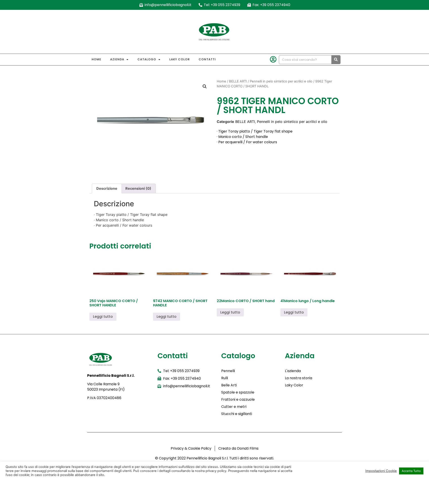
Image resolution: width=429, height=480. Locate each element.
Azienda (117, 59)
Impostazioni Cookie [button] (381, 471)
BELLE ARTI (238, 81)
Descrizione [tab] (106, 188)
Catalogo (146, 59)
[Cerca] (335, 59)
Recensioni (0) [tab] (138, 188)
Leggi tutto (103, 316)
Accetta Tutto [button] (411, 471)
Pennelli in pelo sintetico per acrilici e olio (281, 81)
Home (96, 59)
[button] (205, 86)
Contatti (207, 59)
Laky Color (179, 59)
